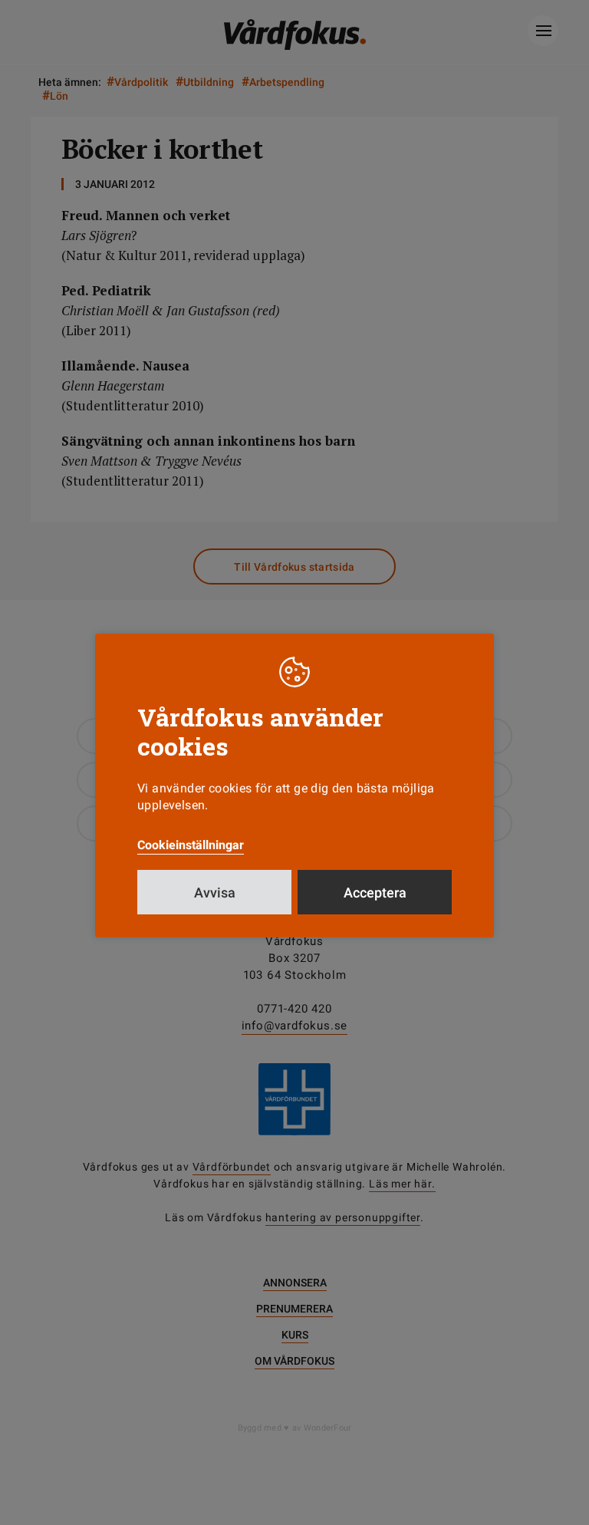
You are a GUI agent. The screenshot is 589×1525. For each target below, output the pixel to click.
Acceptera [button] (375, 892)
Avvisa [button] (214, 892)
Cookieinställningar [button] (190, 845)
